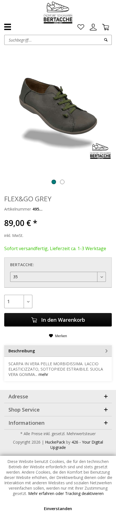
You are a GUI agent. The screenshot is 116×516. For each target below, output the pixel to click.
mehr (42, 374)
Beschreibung (21, 350)
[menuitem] (81, 27)
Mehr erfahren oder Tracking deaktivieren (66, 493)
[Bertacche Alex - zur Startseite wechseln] (58, 12)
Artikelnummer (17, 209)
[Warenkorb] (105, 27)
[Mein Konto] (93, 27)
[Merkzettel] (81, 27)
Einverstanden (58, 508)
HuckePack (55, 442)
